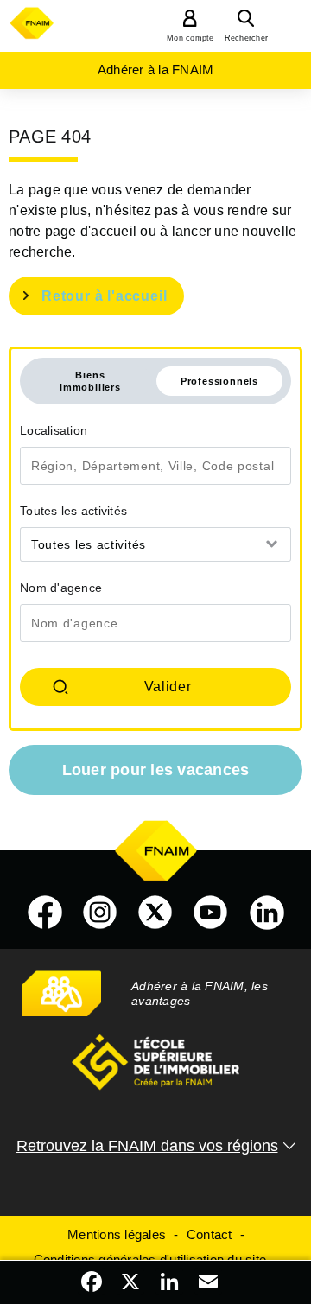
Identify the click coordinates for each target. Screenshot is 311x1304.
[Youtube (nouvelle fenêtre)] (211, 912)
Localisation (53, 430)
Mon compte (190, 38)
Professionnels (219, 381)
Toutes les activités (73, 511)
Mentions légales (116, 1234)
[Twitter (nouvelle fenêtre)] (155, 912)
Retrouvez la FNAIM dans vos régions (147, 1146)
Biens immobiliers (90, 381)
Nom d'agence (61, 588)
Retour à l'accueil (104, 296)
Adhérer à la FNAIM (156, 69)
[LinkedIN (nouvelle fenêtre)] (267, 912)
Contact (209, 1234)
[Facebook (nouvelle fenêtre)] (45, 912)
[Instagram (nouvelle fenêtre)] (100, 912)
